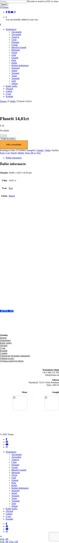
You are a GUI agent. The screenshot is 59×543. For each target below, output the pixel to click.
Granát (14, 467)
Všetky (12, 101)
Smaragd (15, 490)
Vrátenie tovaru (7, 358)
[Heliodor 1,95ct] (14, 284)
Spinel (14, 493)
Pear (39, 153)
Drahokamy (5, 340)
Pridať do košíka (8, 139)
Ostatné (40, 150)
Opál (13, 477)
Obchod (3, 345)
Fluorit (14, 153)
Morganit (15, 472)
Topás (14, 498)
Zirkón (14, 506)
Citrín (14, 462)
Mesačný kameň (18, 470)
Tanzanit (15, 496)
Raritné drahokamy (20, 488)
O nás (2, 348)
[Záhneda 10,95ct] (14, 235)
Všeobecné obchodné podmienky (15, 356)
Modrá (21, 153)
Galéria (9, 514)
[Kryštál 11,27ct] (14, 260)
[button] (18, 230)
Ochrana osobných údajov (12, 361)
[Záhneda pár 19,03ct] (16, 211)
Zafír (13, 503)
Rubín (14, 485)
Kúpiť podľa (6, 343)
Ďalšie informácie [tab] (14, 158)
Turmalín (15, 501)
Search (4, 4)
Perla (13, 483)
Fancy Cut (4, 153)
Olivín (14, 475)
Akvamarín (16, 454)
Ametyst (15, 459)
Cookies (3, 353)
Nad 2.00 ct (30, 153)
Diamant (15, 465)
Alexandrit (16, 457)
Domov (3, 101)
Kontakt (3, 350)
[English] (13, 541)
